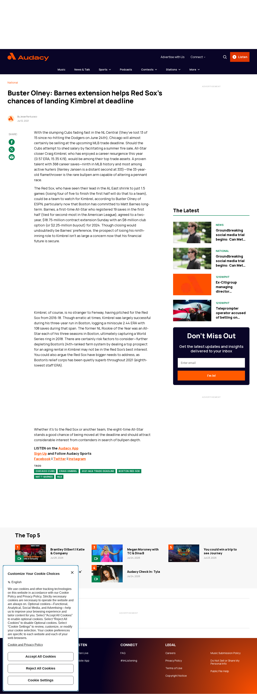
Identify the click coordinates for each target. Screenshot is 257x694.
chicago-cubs (45, 471)
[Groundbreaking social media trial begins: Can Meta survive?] (192, 232)
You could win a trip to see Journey (220, 551)
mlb (59, 476)
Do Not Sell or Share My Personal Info (225, 662)
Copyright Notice (176, 675)
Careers (170, 653)
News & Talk (82, 69)
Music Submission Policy (225, 653)
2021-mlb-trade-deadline (98, 471)
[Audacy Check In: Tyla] (107, 573)
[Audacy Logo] (28, 57)
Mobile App (82, 660)
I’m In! (211, 375)
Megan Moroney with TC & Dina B (143, 551)
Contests (147, 69)
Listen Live (81, 653)
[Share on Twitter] (12, 150)
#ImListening (128, 660)
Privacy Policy (173, 660)
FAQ (122, 653)
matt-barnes (44, 476)
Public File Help (220, 671)
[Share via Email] (12, 157)
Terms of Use (173, 668)
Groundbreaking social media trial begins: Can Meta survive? (230, 237)
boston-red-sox (129, 471)
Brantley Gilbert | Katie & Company (67, 551)
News (220, 224)
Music (61, 69)
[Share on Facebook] (12, 142)
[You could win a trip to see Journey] (183, 553)
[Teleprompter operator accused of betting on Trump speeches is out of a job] (192, 310)
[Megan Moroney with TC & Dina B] (107, 553)
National (13, 82)
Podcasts (126, 69)
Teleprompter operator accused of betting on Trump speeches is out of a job (231, 317)
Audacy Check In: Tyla (143, 572)
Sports (103, 69)
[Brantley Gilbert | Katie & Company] (30, 553)
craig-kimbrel (68, 471)
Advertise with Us (173, 57)
